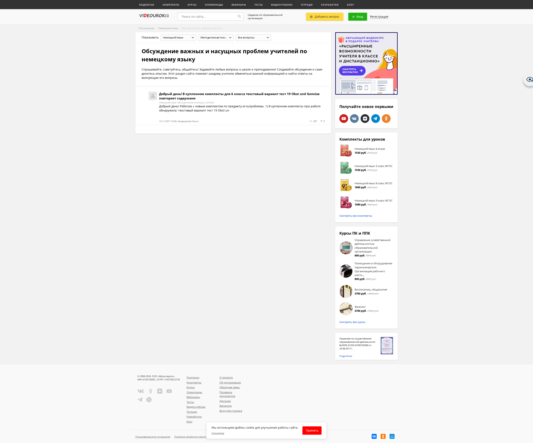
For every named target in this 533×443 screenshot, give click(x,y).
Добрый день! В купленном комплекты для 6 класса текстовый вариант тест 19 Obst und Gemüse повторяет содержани (239, 96)
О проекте (226, 377)
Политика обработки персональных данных (199, 436)
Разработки (330, 4)
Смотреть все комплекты (355, 216)
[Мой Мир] (392, 436)
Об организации (230, 382)
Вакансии (225, 406)
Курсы (192, 4)
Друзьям (225, 401)
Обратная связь (229, 387)
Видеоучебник (282, 4)
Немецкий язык (168, 28)
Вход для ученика (230, 411)
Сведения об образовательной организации (265, 16)
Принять (312, 430)
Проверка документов (227, 394)
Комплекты (171, 4)
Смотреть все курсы (352, 322)
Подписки (146, 4)
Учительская (146, 28)
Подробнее (345, 356)
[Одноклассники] (383, 436)
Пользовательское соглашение (152, 436)
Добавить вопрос (327, 17)
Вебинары (239, 4)
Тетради (307, 4)
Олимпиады (214, 4)
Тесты (258, 4)
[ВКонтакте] (374, 436)
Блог (350, 4)
